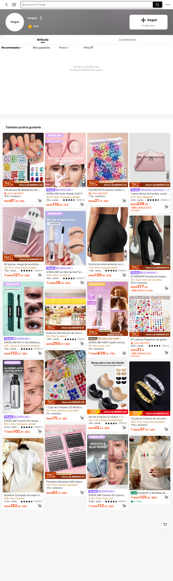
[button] (6, 4)
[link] (15, 22)
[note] (136, 501)
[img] (23, 183)
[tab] (42, 39)
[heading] (76, 18)
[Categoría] (14, 4)
